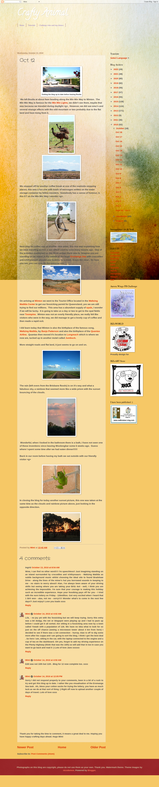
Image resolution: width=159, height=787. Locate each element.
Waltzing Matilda (28, 331)
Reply (28, 605)
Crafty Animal (42, 13)
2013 (116, 110)
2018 (116, 87)
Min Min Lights (60, 103)
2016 (116, 97)
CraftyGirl (115, 256)
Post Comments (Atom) (42, 754)
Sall (112, 279)
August (120, 221)
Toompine (30, 314)
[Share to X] (59, 548)
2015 (116, 101)
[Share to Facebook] (62, 548)
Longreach (72, 334)
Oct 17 (119, 137)
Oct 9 (118, 173)
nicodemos (68, 770)
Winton (38, 301)
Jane (112, 264)
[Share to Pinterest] (64, 548)
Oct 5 (118, 192)
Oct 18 (119, 132)
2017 (116, 92)
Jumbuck (71, 338)
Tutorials (31, 25)
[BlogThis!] (57, 548)
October (120, 128)
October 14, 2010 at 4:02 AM (47, 614)
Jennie (113, 270)
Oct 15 (119, 146)
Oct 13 (119, 155)
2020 (116, 78)
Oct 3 (118, 201)
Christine (114, 252)
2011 (116, 120)
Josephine (115, 273)
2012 (116, 115)
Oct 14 (119, 150)
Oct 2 (118, 206)
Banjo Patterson (50, 331)
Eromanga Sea (78, 256)
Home (22, 25)
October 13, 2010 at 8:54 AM (45, 567)
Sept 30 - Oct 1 (123, 210)
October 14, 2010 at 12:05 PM (48, 676)
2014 (116, 106)
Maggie (114, 276)
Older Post (98, 747)
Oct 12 (119, 160)
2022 (116, 69)
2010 (116, 124)
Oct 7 (118, 183)
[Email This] (55, 548)
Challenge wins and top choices (51, 25)
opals (89, 307)
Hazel (113, 261)
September (122, 216)
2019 (116, 83)
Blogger (91, 770)
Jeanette (114, 267)
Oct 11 (119, 164)
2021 (116, 74)
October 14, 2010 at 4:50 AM (47, 660)
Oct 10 (119, 169)
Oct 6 (118, 187)
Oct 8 (118, 178)
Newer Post (25, 747)
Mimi (27, 614)
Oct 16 (119, 141)
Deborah (114, 258)
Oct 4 (118, 196)
